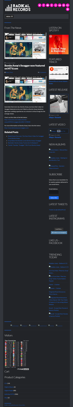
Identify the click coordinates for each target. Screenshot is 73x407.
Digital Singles (8, 390)
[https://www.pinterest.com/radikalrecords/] (63, 5)
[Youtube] (59, 325)
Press (11, 72)
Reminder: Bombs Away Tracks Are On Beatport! (23, 143)
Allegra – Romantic (55, 117)
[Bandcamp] (15, 325)
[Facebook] (43, 5)
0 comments (42, 72)
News (7, 72)
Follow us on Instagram (60, 232)
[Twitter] (39, 5)
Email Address (53, 189)
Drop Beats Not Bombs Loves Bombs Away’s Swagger (24, 140)
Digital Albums (9, 387)
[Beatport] (23, 325)
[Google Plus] (67, 5)
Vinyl (6, 397)
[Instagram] (55, 5)
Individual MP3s (9, 394)
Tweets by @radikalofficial (57, 210)
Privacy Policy (22, 405)
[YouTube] (47, 5)
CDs (5, 383)
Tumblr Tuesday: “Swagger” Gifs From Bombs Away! (24, 145)
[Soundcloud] (59, 5)
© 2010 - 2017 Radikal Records (11, 405)
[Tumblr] (51, 5)
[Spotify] (67, 9)
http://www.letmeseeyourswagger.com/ (16, 128)
